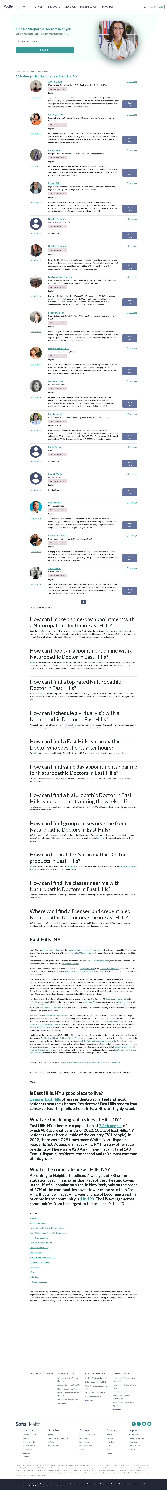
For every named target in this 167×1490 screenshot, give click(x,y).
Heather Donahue (57, 219)
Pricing (51, 1442)
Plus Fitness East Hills (122, 1047)
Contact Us (133, 1442)
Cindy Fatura (54, 150)
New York (97, 950)
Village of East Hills (38, 1223)
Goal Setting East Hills (93, 1397)
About (109, 1435)
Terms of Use (134, 1446)
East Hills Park (36, 1052)
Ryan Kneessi (54, 502)
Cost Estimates (29, 1456)
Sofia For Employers (87, 1435)
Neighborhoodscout (38, 1282)
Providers (108, 7)
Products (54, 7)
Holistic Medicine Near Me (67, 1400)
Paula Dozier (54, 447)
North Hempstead (86, 971)
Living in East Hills (45, 1099)
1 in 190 (87, 1198)
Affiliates (110, 1442)
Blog (108, 1449)
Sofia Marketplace (127, 866)
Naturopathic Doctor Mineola (124, 1392)
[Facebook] (139, 1424)
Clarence (109, 999)
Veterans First (28, 1453)
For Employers (89, 7)
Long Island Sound (87, 968)
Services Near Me (30, 1446)
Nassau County (55, 950)
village (44, 950)
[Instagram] (134, 1424)
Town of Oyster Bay (70, 963)
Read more (61, 1486)
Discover (70, 7)
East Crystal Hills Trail (123, 1050)
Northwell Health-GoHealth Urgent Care (61, 1038)
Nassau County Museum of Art (74, 1062)
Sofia (119, 631)
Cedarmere (115, 1062)
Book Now (130, 104)
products (71, 866)
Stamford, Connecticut (109, 968)
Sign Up (26, 1438)
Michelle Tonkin (56, 381)
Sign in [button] (153, 7)
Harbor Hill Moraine (41, 1027)
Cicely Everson (55, 114)
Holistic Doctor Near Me (67, 1389)
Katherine (121, 999)
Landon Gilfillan (56, 312)
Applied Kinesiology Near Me (68, 1385)
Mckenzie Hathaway (58, 348)
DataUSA (34, 1277)
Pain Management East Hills (95, 1382)
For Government (86, 1446)
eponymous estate (53, 1024)
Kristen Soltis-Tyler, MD (60, 277)
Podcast (110, 1453)
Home (18, 72)
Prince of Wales (39, 1005)
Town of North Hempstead (98, 960)
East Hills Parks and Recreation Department (96, 1041)
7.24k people (110, 1125)
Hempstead (70, 971)
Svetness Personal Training (41, 1050)
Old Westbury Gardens (97, 1062)
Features (51, 1435)
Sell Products (53, 1446)
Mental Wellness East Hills (95, 1393)
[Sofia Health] (14, 6)
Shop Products (29, 1442)
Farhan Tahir (54, 183)
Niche (32, 1272)
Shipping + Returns (136, 1438)
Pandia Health (55, 414)
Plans (81, 1449)
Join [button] (161, 7)
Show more (61, 1404)
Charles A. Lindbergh (52, 1007)
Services (38, 7)
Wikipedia (34, 1218)
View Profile (36, 98)
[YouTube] (144, 1424)
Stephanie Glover (57, 535)
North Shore (73, 950)
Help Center (134, 1435)
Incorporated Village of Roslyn (80, 953)
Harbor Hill (123, 1002)
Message (133, 81)
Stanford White (91, 1002)
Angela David (55, 81)
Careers (110, 1438)
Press (109, 1446)
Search (45, 50)
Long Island (85, 950)
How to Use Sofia (30, 1435)
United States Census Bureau (56, 1015)
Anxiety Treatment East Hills (96, 1378)
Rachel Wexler (55, 474)
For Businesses (85, 1442)
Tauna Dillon (54, 568)
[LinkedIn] (149, 1424)
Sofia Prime (101, 838)
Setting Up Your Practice (58, 1438)
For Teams (83, 1438)
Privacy (132, 1449)
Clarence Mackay (37, 1024)
